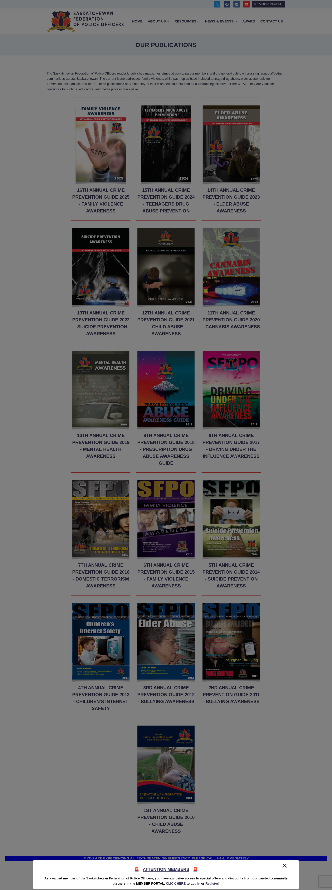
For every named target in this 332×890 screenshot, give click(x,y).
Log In (195, 883)
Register (211, 883)
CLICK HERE (176, 883)
